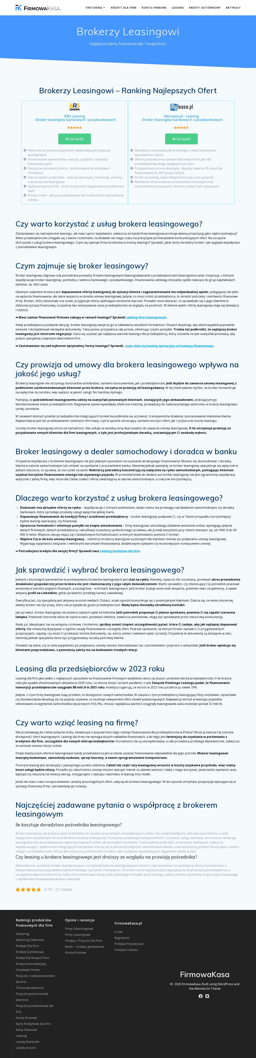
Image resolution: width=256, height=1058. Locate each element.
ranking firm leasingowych (146, 317)
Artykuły (233, 7)
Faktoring (94, 7)
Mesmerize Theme (207, 988)
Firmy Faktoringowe (79, 929)
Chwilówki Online (28, 970)
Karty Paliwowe (26, 1030)
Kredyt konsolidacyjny (31, 964)
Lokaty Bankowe (27, 1042)
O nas (119, 932)
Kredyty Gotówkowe (30, 952)
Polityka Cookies (126, 950)
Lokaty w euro (26, 1048)
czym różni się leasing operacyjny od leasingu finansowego (169, 346)
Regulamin (122, 938)
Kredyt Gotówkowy (205, 7)
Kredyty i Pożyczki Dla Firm (83, 941)
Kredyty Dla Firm (27, 946)
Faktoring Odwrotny (30, 940)
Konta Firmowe (26, 1018)
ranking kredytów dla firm (120, 551)
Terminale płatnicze (29, 988)
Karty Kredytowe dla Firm (33, 1024)
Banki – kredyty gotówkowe (84, 947)
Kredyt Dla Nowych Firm (32, 958)
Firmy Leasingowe (77, 935)
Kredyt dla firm (123, 7)
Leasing (178, 7)
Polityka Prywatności (129, 944)
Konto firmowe (154, 7)
